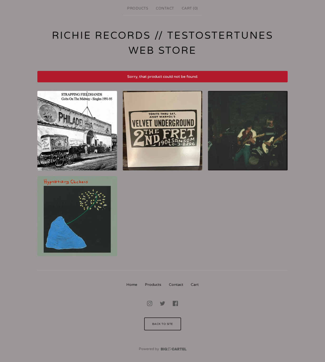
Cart (195, 284)
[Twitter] (162, 303)
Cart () (190, 8)
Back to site (162, 324)
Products (137, 8)
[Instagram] (149, 303)
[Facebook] (175, 303)
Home (131, 284)
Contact (165, 8)
